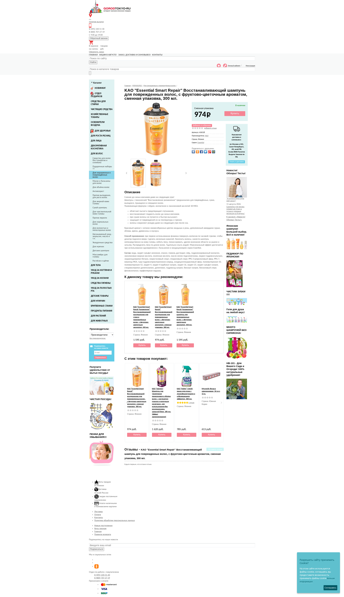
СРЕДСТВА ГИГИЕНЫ (101, 283)
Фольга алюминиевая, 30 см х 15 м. (211, 391)
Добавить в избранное (202, 125)
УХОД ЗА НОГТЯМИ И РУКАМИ (101, 271)
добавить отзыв (210, 128)
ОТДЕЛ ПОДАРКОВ (96, 95)
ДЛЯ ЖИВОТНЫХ (99, 321)
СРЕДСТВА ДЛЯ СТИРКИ (98, 103)
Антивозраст (98, 191)
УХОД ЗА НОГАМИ (100, 278)
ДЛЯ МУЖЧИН (98, 301)
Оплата (97, 515)
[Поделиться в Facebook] (201, 151)
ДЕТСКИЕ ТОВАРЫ (100, 296)
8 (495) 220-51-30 (102, 575)
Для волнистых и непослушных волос (102, 229)
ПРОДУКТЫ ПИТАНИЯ (101, 311)
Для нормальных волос (100, 223)
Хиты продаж (100, 529)
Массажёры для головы (100, 256)
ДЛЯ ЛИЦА (96, 141)
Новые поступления (103, 526)
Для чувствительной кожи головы (102, 213)
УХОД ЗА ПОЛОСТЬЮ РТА (101, 289)
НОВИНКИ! (100, 88)
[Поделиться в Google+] (209, 151)
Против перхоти (100, 218)
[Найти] (90, 73)
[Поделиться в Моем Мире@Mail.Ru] (213, 151)
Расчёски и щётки (101, 261)
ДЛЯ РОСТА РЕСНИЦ (100, 136)
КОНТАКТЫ (157, 55)
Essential (201, 143)
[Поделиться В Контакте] (193, 151)
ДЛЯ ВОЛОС (97, 154)
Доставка (98, 512)
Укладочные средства (102, 243)
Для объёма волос (101, 187)
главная (93, 55)
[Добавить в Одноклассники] (197, 151)
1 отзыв (191, 403)
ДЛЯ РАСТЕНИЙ (98, 316)
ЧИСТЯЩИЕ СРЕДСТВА (101, 109)
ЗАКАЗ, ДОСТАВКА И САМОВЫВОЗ (134, 55)
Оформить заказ (96, 52)
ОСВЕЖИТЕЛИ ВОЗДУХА (98, 123)
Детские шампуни (101, 251)
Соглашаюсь (330, 588)
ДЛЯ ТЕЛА (96, 265)
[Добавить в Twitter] (205, 151)
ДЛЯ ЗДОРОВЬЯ (102, 131)
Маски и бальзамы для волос (101, 182)
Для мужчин (98, 247)
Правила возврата (102, 534)
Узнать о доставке (237, 162)
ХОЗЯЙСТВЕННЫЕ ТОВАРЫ (99, 115)
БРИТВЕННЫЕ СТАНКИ (101, 306)
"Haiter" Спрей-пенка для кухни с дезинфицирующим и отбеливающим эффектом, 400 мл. (186, 394)
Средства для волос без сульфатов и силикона (102, 160)
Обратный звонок (99, 38)
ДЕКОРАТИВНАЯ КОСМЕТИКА (99, 147)
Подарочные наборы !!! (102, 168)
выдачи (96, 22)
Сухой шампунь (100, 208)
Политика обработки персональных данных (114, 521)
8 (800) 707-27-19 (102, 578)
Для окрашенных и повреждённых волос (102, 175)
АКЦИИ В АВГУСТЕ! (108, 55)
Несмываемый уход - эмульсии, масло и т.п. (102, 236)
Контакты (98, 518)
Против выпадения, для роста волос (102, 196)
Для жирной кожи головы (101, 202)
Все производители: (98, 338)
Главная (98, 532)
